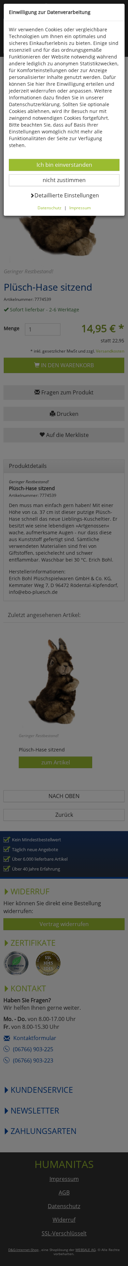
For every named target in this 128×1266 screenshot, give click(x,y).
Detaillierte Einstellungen (66, 195)
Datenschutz (49, 207)
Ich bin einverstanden (64, 164)
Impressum (80, 207)
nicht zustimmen (68, 180)
